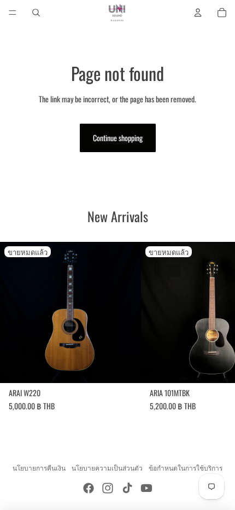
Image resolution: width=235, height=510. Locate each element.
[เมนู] (12, 12)
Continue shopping (118, 137)
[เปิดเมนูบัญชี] (198, 13)
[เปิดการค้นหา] (36, 13)
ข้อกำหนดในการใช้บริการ (185, 467)
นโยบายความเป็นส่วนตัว (107, 467)
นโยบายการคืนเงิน (39, 467)
